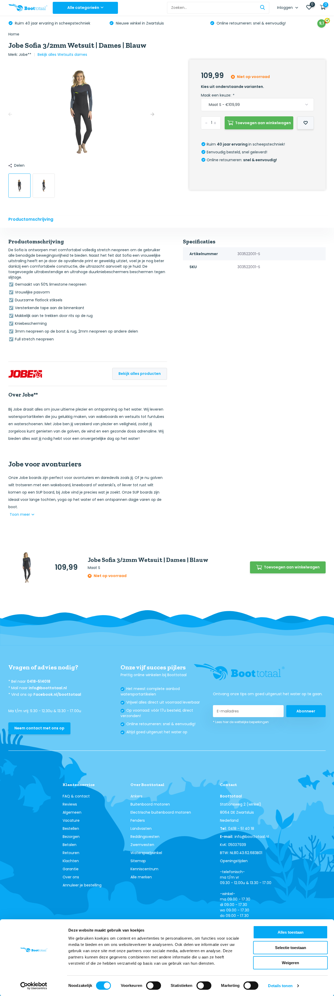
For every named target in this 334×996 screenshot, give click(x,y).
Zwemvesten (142, 844)
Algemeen (72, 812)
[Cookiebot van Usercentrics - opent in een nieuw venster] (34, 986)
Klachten (71, 860)
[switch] (153, 985)
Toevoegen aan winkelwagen (263, 122)
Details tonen (280, 985)
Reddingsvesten (144, 836)
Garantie (71, 869)
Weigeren (290, 963)
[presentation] (10, 114)
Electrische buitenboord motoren (160, 812)
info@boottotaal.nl (48, 688)
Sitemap (138, 860)
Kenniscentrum (144, 869)
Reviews (70, 804)
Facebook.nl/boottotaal (57, 694)
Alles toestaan (290, 932)
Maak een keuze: (217, 95)
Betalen (69, 844)
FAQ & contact (76, 796)
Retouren (71, 852)
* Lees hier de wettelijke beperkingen (241, 722)
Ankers (136, 796)
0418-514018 (38, 681)
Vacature (71, 820)
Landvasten (141, 828)
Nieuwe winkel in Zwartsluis (139, 23)
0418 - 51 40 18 (241, 828)
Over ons (71, 877)
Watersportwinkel (146, 852)
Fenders (137, 820)
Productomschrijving (30, 219)
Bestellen (71, 828)
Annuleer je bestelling (82, 885)
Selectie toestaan (290, 947)
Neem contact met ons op (39, 728)
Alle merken (141, 877)
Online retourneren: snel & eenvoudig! (251, 23)
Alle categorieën (83, 7)
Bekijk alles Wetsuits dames (62, 54)
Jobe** (25, 54)
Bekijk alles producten (139, 373)
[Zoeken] (262, 8)
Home (13, 34)
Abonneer (305, 711)
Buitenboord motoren (150, 804)
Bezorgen (71, 836)
